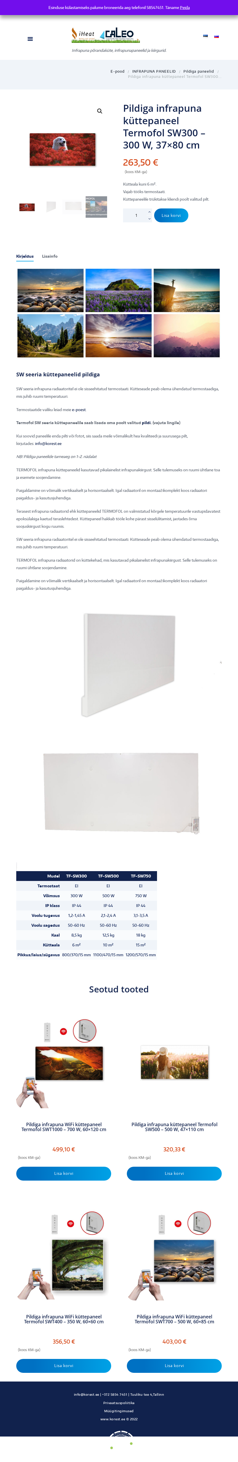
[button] (100, 111)
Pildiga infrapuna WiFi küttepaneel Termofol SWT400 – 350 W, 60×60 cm (64, 1319)
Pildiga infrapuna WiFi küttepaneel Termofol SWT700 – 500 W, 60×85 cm (174, 1319)
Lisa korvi (171, 215)
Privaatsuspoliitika (119, 1403)
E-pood (118, 71)
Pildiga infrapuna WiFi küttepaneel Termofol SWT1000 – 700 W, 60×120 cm (63, 1127)
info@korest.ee (48, 443)
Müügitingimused (119, 1411)
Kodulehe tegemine (119, 1425)
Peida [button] (185, 7)
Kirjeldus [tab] (25, 256)
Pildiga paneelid (198, 71)
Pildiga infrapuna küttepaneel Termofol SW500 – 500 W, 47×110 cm (174, 1127)
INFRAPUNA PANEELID (154, 71)
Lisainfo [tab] (49, 256)
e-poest (79, 409)
